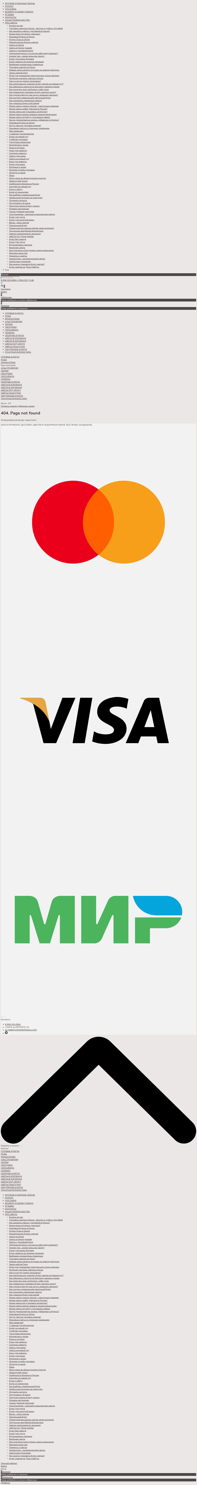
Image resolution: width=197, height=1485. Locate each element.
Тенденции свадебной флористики (26, 231)
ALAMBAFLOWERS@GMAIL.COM (21, 1030)
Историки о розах (17, 167)
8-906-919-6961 (9, 280)
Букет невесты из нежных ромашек (26, 61)
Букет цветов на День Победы (24, 267)
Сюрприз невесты (18, 153)
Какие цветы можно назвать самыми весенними (33, 114)
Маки (11, 175)
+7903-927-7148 (25, 280)
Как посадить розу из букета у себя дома (29, 89)
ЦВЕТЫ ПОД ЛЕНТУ (15, 343)
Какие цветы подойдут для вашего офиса (29, 117)
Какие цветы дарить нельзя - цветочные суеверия (34, 106)
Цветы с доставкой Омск (21, 50)
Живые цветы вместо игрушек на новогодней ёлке (34, 70)
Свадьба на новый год (20, 186)
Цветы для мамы (17, 156)
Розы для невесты (18, 150)
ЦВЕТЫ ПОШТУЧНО (15, 346)
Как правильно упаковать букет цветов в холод (32, 92)
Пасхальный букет (18, 225)
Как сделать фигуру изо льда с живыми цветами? (33, 95)
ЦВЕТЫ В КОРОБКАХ (15, 338)
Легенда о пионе (17, 172)
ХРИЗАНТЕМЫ (12, 318)
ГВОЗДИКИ (11, 327)
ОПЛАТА (9, 6)
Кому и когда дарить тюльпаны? (25, 81)
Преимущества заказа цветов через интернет (31, 228)
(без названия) (16, 131)
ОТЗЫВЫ (9, 14)
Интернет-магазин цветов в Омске (26, 78)
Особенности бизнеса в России (24, 183)
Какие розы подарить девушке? (24, 34)
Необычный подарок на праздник (25, 197)
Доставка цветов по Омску (22, 67)
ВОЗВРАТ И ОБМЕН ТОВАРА (19, 11)
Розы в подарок (17, 147)
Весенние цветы (17, 247)
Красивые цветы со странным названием (29, 128)
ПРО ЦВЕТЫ (11, 22)
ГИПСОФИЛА (11, 330)
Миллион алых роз (18, 253)
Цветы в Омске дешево (20, 47)
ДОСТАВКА (10, 9)
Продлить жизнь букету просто (24, 206)
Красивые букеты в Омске (22, 36)
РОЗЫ (8, 316)
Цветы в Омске (16, 45)
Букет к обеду (16, 189)
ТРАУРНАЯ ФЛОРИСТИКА (18, 352)
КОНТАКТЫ (10, 17)
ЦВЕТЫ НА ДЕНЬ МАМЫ (21, 236)
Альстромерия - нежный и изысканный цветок (32, 214)
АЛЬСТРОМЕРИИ (13, 321)
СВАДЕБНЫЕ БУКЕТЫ (16, 349)
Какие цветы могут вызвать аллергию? (28, 111)
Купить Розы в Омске (19, 39)
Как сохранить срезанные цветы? (25, 100)
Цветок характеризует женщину (25, 233)
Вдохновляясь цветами (20, 244)
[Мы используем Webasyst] (3, 1016)
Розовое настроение (19, 208)
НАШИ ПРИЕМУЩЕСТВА (17, 20)
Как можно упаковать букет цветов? (27, 264)
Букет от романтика (18, 192)
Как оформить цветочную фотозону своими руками (34, 86)
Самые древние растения (21, 211)
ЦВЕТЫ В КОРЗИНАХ (15, 341)
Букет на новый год (18, 136)
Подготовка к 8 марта (19, 203)
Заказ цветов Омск (18, 72)
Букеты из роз (16, 25)
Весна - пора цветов (19, 222)
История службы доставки (22, 170)
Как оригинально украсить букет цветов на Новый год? (36, 84)
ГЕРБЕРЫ (9, 332)
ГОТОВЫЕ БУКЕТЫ (14, 313)
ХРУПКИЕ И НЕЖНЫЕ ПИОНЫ (20, 3)
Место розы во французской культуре (27, 178)
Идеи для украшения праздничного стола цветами (34, 75)
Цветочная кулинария (20, 261)
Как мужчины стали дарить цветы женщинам (31, 250)
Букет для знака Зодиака (21, 59)
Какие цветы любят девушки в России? (28, 108)
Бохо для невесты (18, 161)
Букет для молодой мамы (21, 219)
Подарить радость (18, 200)
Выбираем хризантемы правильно (26, 64)
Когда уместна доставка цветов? (25, 125)
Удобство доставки (18, 139)
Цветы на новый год (19, 158)
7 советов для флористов (21, 133)
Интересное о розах (18, 145)
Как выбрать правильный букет (24, 194)
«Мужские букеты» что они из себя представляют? (33, 53)
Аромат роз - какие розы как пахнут (26, 56)
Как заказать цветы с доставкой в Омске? (29, 31)
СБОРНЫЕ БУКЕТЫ (14, 335)
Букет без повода (17, 239)
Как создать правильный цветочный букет (30, 97)
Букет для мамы (17, 164)
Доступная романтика (20, 142)
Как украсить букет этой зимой (24, 103)
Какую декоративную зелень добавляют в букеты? (34, 120)
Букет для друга (17, 217)
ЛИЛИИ (9, 324)
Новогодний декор (18, 181)
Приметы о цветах (18, 256)
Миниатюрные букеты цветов (23, 42)
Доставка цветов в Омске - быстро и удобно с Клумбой (36, 28)
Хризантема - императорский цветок (27, 258)
